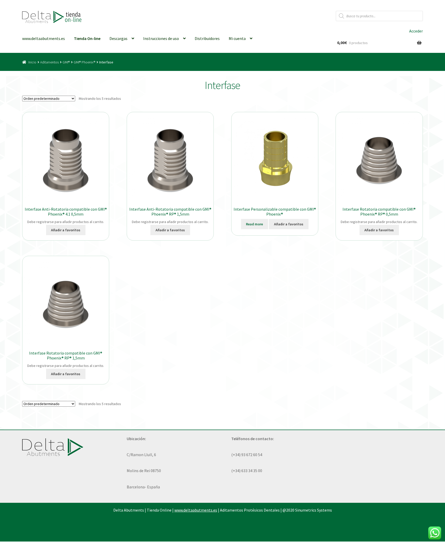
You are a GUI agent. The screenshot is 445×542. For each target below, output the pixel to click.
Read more (254, 224)
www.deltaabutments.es (43, 38)
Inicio (32, 62)
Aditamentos (49, 62)
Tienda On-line (87, 38)
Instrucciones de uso (161, 38)
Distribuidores (207, 38)
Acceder (416, 31)
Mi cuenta (237, 38)
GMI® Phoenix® (84, 62)
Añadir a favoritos (65, 230)
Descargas (118, 38)
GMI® (66, 62)
